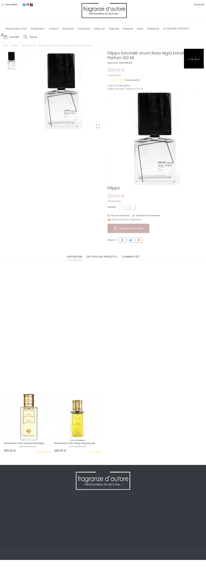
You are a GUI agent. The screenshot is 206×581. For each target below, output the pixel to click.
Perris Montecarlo (27, 383)
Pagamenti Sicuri (62, 517)
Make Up (99, 28)
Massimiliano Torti (16, 28)
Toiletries (113, 28)
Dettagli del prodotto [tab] (102, 256)
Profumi (54, 28)
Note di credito (113, 512)
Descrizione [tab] (74, 256)
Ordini (108, 508)
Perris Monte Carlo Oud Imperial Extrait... (25, 380)
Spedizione (59, 503)
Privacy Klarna (61, 526)
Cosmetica (83, 28)
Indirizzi (109, 517)
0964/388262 (11, 4)
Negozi (57, 540)
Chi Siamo (58, 512)
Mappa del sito (61, 535)
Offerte (6, 503)
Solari (140, 28)
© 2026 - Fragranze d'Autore (17, 555)
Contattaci (59, 531)
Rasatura (128, 28)
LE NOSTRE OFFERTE (176, 28)
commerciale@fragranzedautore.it (181, 522)
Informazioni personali (117, 503)
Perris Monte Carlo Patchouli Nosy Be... (74, 380)
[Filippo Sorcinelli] (193, 59)
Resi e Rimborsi (61, 521)
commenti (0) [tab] (130, 256)
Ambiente (153, 28)
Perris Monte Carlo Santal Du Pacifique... (24, 443)
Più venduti (8, 512)
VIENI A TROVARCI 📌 (64, 544)
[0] (5, 37)
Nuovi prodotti (10, 508)
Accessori (68, 28)
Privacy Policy (60, 508)
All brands (38, 28)
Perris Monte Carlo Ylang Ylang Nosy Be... (75, 443)
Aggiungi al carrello (130, 228)
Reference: (113, 62)
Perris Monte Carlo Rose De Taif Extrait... (125, 380)
